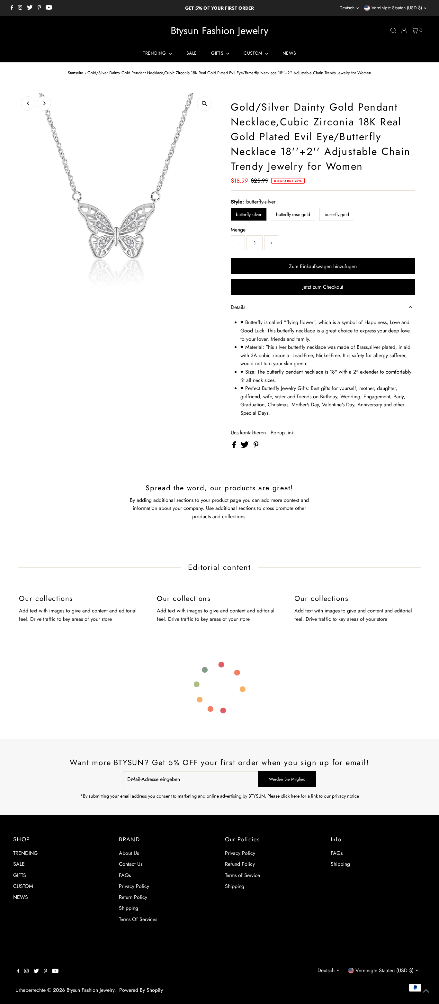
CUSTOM (253, 53)
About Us (129, 853)
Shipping (128, 908)
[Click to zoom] (204, 103)
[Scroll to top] (426, 991)
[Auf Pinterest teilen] (256, 446)
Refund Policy (240, 864)
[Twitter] (29, 8)
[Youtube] (49, 8)
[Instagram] (20, 8)
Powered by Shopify (141, 990)
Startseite (75, 73)
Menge (238, 229)
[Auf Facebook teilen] (234, 446)
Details (238, 307)
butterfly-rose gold (293, 214)
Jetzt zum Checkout (322, 287)
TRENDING (155, 53)
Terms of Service (242, 875)
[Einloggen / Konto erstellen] (404, 30)
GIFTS (218, 53)
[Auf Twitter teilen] (245, 446)
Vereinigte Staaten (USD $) (397, 8)
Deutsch (346, 8)
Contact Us (130, 864)
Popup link (282, 432)
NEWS (289, 53)
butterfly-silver (249, 214)
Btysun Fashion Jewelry (219, 30)
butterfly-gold (337, 214)
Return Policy (133, 897)
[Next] (44, 103)
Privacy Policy (134, 886)
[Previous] (28, 103)
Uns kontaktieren (248, 432)
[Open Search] (393, 30)
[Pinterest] (39, 8)
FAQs (125, 875)
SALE (191, 53)
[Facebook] (12, 8)
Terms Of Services (138, 919)
